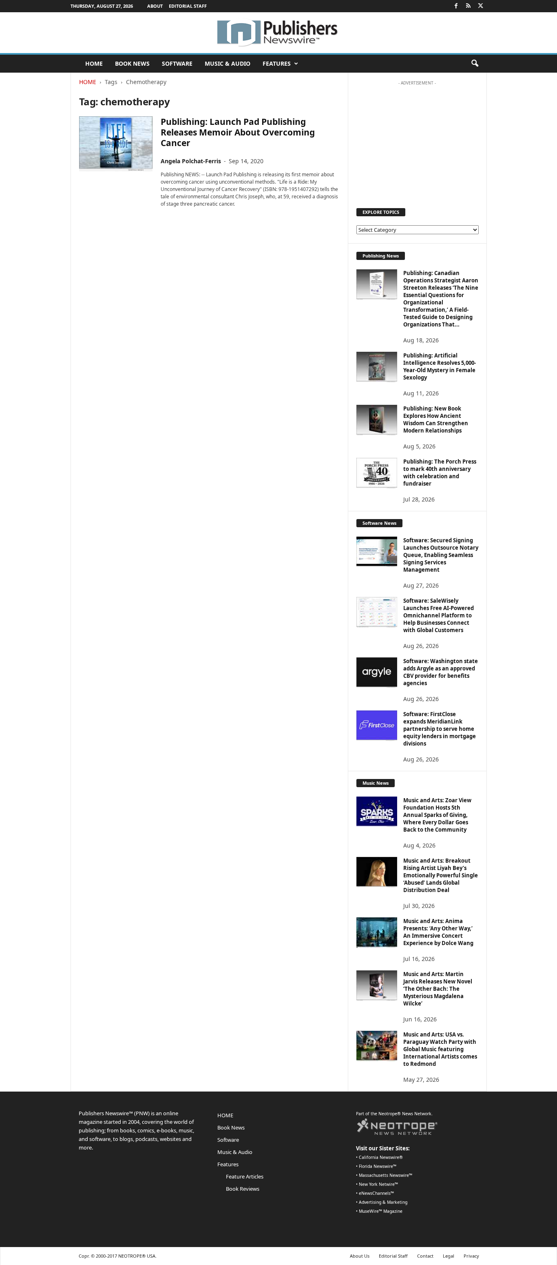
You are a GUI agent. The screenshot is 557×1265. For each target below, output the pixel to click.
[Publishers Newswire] (278, 32)
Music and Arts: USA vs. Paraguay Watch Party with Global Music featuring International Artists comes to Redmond (440, 1049)
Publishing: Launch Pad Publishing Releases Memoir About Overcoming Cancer (238, 132)
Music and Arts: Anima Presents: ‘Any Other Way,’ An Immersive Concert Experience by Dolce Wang (438, 932)
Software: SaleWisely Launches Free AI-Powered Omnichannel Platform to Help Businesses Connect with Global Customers (438, 615)
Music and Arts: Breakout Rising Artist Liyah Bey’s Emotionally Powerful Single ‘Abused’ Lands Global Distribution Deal (440, 875)
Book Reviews (242, 1188)
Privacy (471, 1256)
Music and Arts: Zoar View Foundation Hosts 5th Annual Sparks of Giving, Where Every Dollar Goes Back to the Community (437, 815)
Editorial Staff (188, 6)
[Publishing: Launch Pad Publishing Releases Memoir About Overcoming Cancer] (116, 143)
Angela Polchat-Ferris (191, 161)
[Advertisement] (417, 140)
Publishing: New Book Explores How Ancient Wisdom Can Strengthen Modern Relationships (435, 419)
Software (177, 63)
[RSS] (468, 6)
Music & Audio (227, 63)
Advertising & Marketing (383, 1202)
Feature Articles (244, 1176)
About (155, 6)
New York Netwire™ (378, 1184)
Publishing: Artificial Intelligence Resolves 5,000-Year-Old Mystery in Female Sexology (439, 366)
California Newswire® (381, 1157)
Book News (132, 63)
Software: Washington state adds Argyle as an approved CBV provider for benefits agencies (440, 672)
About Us (359, 1256)
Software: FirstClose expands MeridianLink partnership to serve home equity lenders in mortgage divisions (439, 728)
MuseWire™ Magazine (380, 1211)
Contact (425, 1256)
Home (87, 82)
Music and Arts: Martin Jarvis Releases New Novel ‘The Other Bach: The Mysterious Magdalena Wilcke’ (437, 988)
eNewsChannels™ (376, 1193)
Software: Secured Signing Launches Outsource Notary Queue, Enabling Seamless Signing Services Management (440, 555)
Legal (448, 1256)
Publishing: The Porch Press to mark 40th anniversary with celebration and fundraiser (439, 472)
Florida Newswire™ (377, 1166)
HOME (94, 63)
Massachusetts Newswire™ (385, 1175)
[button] (475, 64)
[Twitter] (481, 6)
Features (277, 63)
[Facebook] (456, 6)
